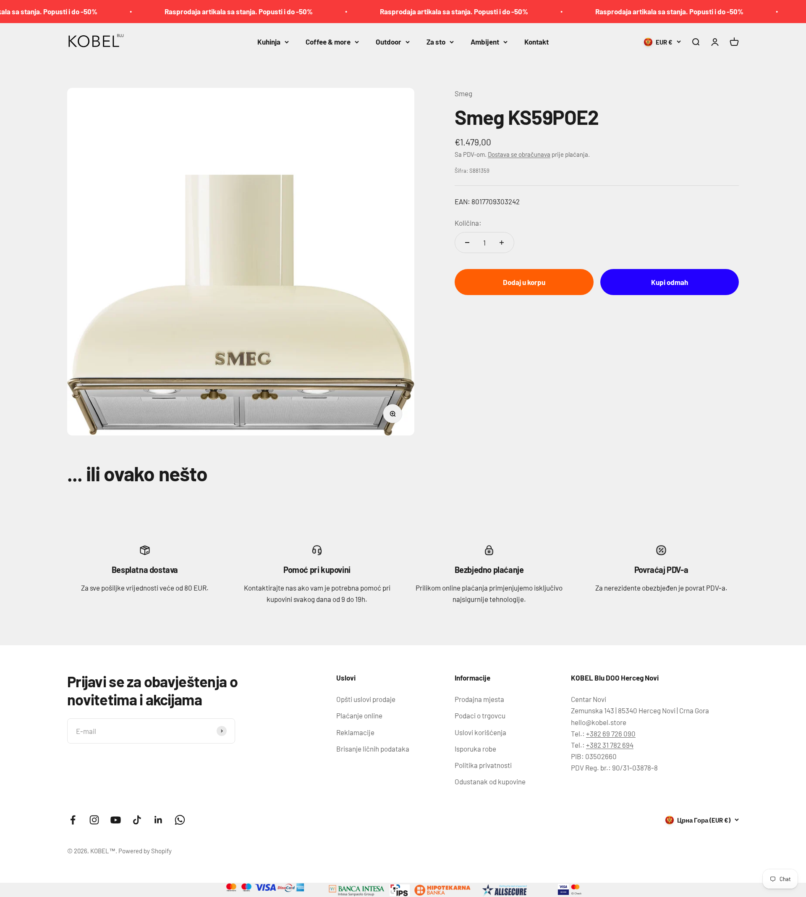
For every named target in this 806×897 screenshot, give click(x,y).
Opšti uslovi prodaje (365, 699)
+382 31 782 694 (609, 745)
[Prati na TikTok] (137, 820)
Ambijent (485, 41)
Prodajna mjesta (479, 699)
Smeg (463, 93)
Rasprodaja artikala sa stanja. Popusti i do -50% (215, 11)
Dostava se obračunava (519, 154)
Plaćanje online (359, 715)
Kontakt (536, 41)
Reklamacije (355, 732)
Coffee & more (328, 41)
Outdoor (388, 41)
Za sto (436, 41)
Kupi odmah (669, 281)
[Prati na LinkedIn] (158, 820)
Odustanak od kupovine (490, 781)
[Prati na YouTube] (115, 820)
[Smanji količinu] (467, 242)
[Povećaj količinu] (501, 242)
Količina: (468, 223)
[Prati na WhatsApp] (180, 820)
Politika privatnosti (483, 765)
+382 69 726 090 (611, 733)
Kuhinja (268, 41)
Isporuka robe (475, 748)
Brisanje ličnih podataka (372, 748)
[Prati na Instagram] (94, 820)
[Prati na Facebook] (73, 820)
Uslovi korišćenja (480, 732)
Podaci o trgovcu (480, 715)
